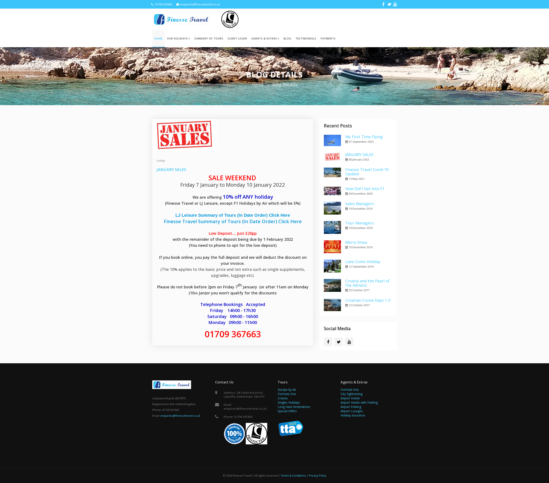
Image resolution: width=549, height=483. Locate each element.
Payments (328, 38)
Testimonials (306, 38)
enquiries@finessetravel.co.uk (200, 4)
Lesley (161, 160)
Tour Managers (359, 223)
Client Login (237, 38)
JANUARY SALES (171, 169)
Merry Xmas (356, 242)
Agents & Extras (264, 38)
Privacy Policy (317, 475)
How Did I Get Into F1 (365, 188)
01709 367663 (163, 4)
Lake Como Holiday (362, 261)
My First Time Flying (364, 136)
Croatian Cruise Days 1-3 (367, 300)
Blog (287, 38)
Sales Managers (359, 203)
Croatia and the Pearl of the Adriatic (367, 283)
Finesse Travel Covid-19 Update (366, 171)
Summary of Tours (208, 38)
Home (158, 38)
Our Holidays (177, 38)
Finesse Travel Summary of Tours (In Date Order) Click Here (233, 221)
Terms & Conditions (293, 475)
